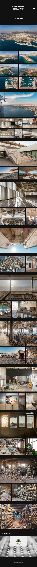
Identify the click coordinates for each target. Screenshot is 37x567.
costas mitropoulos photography (19, 7)
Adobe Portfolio (20, 562)
